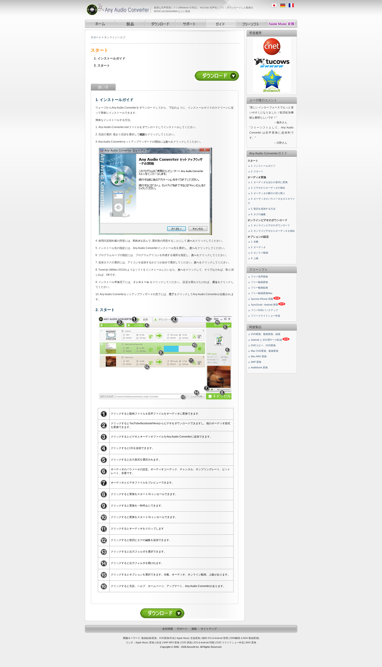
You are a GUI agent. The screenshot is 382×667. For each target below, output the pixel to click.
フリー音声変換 (259, 276)
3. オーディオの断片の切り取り (268, 193)
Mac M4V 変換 (259, 356)
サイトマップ (209, 628)
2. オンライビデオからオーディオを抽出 (273, 230)
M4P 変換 (256, 362)
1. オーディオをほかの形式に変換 (269, 182)
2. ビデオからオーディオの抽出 (268, 187)
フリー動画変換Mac (262, 293)
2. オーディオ (258, 247)
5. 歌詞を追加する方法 (263, 208)
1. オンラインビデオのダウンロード (270, 225)
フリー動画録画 (259, 287)
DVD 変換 (187, 642)
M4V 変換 (251, 642)
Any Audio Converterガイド (268, 153)
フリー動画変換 (259, 282)
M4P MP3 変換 (171, 642)
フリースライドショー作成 (265, 315)
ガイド (221, 24)
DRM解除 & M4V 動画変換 (244, 638)
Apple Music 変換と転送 (148, 642)
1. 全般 (254, 241)
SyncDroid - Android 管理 (264, 304)
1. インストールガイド (109, 58)
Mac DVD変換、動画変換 (264, 351)
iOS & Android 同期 (204, 642)
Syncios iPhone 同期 (262, 299)
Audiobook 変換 (259, 367)
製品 (130, 24)
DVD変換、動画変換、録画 (265, 334)
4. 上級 (254, 258)
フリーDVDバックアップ (264, 310)
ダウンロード (160, 24)
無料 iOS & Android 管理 (215, 638)
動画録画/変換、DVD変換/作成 (158, 638)
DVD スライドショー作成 (230, 642)
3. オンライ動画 (259, 252)
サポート (191, 24)
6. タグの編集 (258, 214)
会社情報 (167, 628)
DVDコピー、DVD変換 (263, 345)
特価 (282, 24)
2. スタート (102, 65)
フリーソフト (251, 24)
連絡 (194, 628)
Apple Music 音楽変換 (188, 638)
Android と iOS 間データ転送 (266, 339)
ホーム (100, 24)
